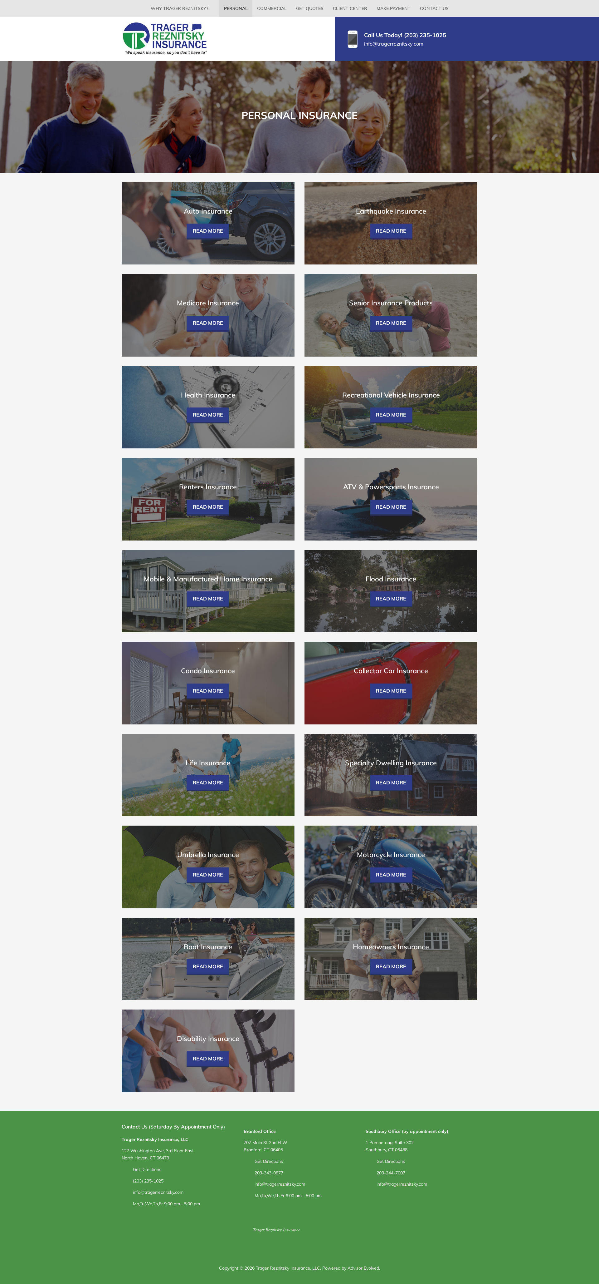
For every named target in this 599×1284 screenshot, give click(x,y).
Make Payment (394, 8)
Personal (236, 8)
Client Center (350, 8)
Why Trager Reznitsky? (179, 8)
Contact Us (434, 8)
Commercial (272, 8)
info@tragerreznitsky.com (393, 44)
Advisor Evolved (363, 1268)
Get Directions (147, 1169)
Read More (208, 231)
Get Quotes (310, 8)
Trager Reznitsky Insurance (276, 1229)
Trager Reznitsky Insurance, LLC (288, 1268)
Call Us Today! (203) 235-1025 (405, 35)
